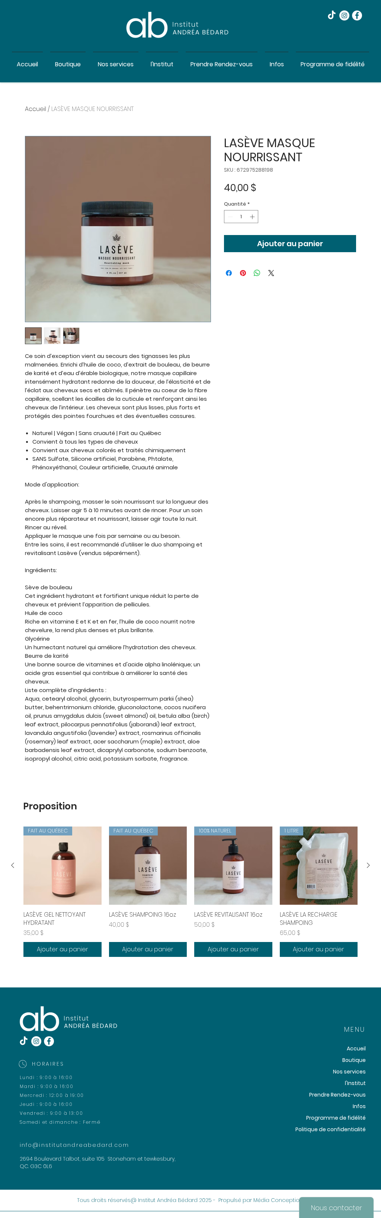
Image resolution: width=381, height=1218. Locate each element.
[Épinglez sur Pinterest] (242, 273)
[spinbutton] (241, 216)
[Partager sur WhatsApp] (257, 273)
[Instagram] (344, 15)
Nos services (349, 1071)
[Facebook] (357, 15)
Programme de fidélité (336, 1118)
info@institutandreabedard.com (74, 1145)
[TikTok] (332, 15)
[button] (115, 61)
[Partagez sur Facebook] (228, 273)
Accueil (35, 109)
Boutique (354, 1060)
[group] (190, 891)
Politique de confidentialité (330, 1129)
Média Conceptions (279, 1200)
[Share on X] (271, 273)
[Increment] (253, 216)
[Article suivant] (368, 865)
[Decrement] (229, 216)
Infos (359, 1106)
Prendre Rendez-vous (337, 1094)
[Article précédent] (12, 865)
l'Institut (355, 1083)
